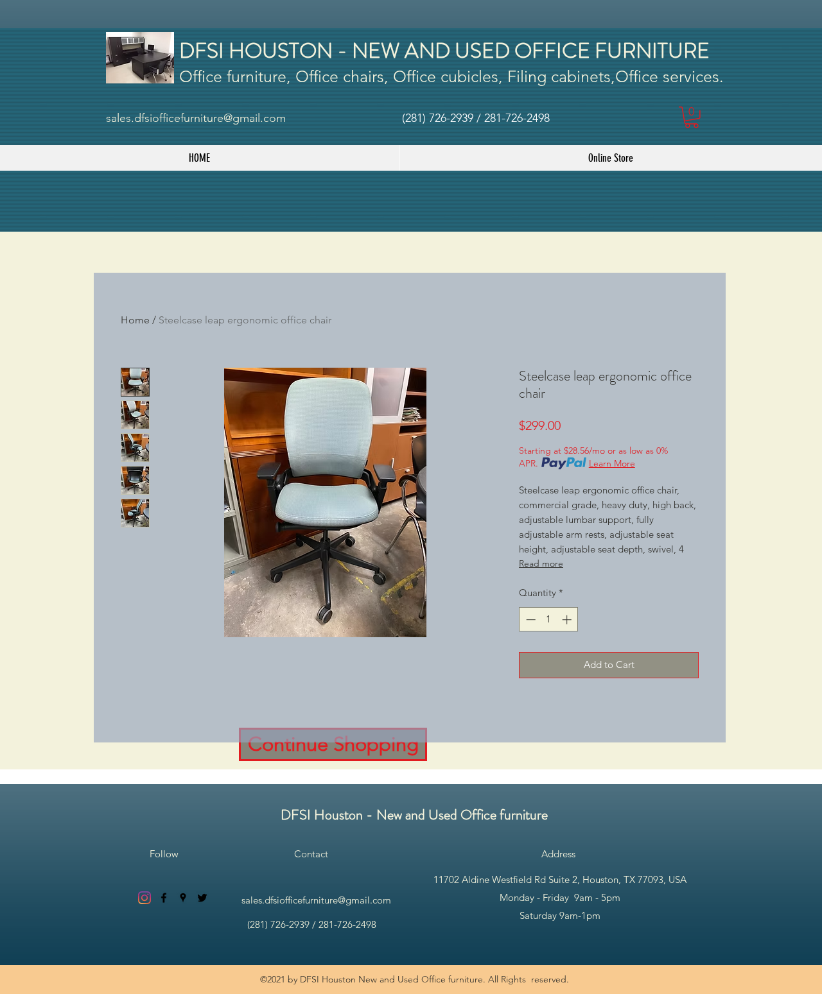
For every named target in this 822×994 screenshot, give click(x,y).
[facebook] (163, 897)
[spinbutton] (548, 619)
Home (135, 320)
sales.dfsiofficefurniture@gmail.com (196, 118)
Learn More (612, 463)
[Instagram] (144, 897)
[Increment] (568, 619)
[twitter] (202, 897)
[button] (691, 117)
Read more (541, 563)
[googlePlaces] (183, 897)
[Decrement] (529, 619)
